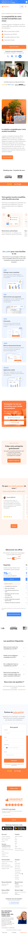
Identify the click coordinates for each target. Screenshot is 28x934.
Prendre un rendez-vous (14, 417)
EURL (16, 843)
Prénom (5, 729)
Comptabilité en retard (6, 847)
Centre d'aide (17, 863)
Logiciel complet (8, 583)
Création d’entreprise (6, 836)
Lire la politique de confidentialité (7, 927)
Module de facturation (6, 865)
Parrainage (17, 878)
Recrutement (17, 868)
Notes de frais (4, 863)
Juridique (3, 854)
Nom (5, 737)
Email (5, 751)
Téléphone (6, 744)
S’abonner (14, 819)
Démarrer (14, 526)
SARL (16, 841)
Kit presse (17, 875)
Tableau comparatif (18, 836)
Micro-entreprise (5, 839)
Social (3, 851)
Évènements (17, 865)
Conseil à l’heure (5, 856)
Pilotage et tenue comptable (7, 861)
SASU (16, 839)
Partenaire (17, 877)
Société (3, 841)
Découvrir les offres (14, 46)
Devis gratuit (14, 760)
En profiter (12, 2)
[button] (7, 747)
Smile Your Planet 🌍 (19, 873)
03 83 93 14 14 (14, 422)
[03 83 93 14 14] (22, 6)
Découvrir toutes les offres (14, 614)
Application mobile (5, 868)
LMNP (16, 846)
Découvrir (5, 269)
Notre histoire (17, 866)
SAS (15, 838)
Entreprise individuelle (6, 838)
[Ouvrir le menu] (25, 6)
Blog (16, 861)
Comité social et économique (7, 849)
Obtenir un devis (14, 788)
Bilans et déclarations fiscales (7, 866)
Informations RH (18, 870)
